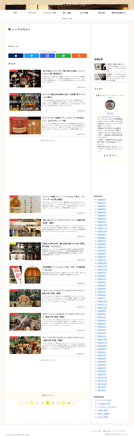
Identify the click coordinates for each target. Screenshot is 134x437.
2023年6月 (102, 320)
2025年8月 (102, 237)
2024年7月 (102, 279)
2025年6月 (102, 244)
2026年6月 (102, 206)
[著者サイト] (15, 55)
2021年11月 (102, 380)
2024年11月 (102, 266)
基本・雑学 (103, 410)
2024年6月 (102, 282)
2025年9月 (102, 234)
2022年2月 (102, 371)
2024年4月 (102, 288)
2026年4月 (102, 212)
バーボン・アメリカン (107, 407)
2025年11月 (102, 228)
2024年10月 (102, 269)
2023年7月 (102, 317)
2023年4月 (102, 326)
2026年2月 (102, 218)
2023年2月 (102, 333)
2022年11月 (102, 342)
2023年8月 (102, 314)
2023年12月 (102, 301)
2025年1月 (102, 260)
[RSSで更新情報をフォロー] (79, 55)
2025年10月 (102, 231)
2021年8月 (102, 390)
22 (69, 403)
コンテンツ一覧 (96, 431)
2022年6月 (102, 358)
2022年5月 (102, 361)
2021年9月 (102, 387)
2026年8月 (102, 199)
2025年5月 (102, 247)
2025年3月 (102, 253)
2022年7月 (102, 355)
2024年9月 (102, 272)
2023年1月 (102, 336)
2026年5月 (102, 209)
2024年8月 (102, 275)
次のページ (47, 395)
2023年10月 (102, 307)
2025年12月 (102, 225)
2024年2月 (102, 295)
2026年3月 (102, 215)
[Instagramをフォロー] (47, 55)
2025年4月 (102, 250)
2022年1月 (102, 374)
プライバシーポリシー (120, 431)
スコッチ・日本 (105, 400)
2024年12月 (102, 263)
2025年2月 (102, 256)
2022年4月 (102, 364)
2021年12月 (102, 377)
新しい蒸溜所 (104, 413)
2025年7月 (102, 240)
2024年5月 (102, 285)
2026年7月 (102, 202)
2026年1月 (102, 221)
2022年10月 (102, 345)
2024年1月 (102, 298)
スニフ (110, 113)
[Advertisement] (47, 36)
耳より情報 (103, 417)
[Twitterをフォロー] (31, 55)
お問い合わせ (107, 431)
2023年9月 (102, 310)
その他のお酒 (104, 403)
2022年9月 (102, 349)
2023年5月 (102, 323)
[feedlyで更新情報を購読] (63, 55)
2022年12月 (102, 339)
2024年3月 (102, 291)
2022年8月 (102, 352)
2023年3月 (102, 329)
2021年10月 (102, 384)
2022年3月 (102, 368)
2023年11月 (102, 304)
